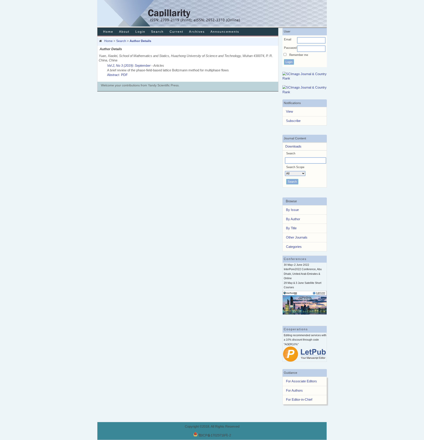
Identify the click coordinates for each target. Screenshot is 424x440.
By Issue (292, 210)
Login (140, 31)
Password (290, 47)
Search (157, 31)
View (289, 111)
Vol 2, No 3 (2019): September (129, 65)
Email (287, 39)
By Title (291, 228)
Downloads (292, 146)
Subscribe (293, 121)
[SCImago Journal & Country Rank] (304, 78)
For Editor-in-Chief (299, 399)
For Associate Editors (301, 381)
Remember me (298, 55)
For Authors (294, 390)
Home (108, 31)
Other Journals (296, 237)
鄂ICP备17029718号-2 (215, 435)
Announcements (224, 31)
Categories (294, 246)
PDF (124, 75)
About (124, 31)
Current (176, 31)
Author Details (140, 41)
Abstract (113, 75)
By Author (293, 219)
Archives (196, 31)
